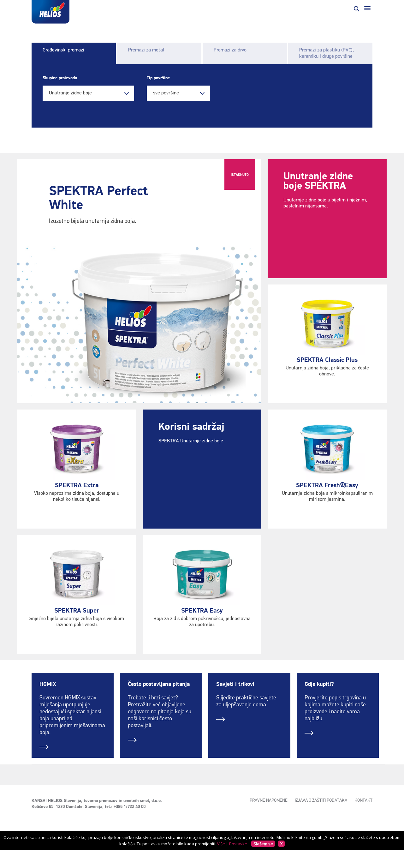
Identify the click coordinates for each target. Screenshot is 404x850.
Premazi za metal (146, 50)
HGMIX (47, 684)
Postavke (238, 844)
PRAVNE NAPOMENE (269, 800)
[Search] (356, 8)
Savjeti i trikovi (235, 684)
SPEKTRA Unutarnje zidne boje (190, 441)
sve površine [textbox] (166, 93)
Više (221, 844)
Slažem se (263, 844)
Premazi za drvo (230, 50)
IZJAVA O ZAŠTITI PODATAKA (321, 800)
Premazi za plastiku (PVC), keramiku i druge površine (326, 53)
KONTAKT (363, 800)
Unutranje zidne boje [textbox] (70, 93)
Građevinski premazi (63, 50)
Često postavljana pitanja (159, 684)
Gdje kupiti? (319, 684)
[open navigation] (367, 8)
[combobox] (88, 93)
